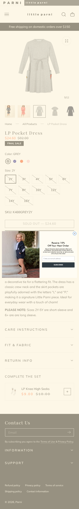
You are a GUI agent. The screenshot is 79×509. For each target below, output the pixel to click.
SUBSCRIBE (58, 265)
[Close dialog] (74, 233)
